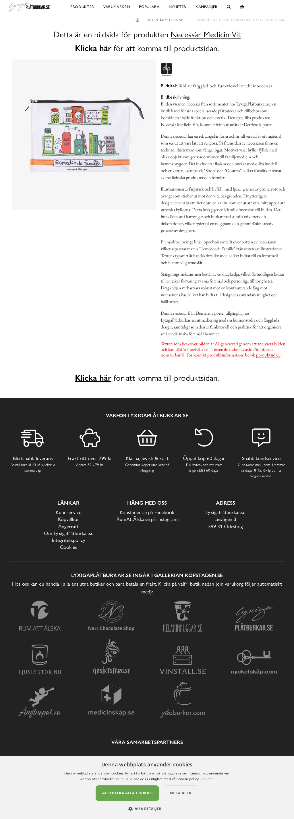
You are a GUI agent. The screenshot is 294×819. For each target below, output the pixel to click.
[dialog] (147, 787)
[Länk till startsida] (138, 20)
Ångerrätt (68, 526)
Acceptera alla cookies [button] (127, 792)
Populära (149, 7)
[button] (147, 808)
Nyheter (178, 7)
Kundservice (68, 512)
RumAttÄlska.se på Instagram (147, 519)
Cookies (68, 547)
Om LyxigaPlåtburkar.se (68, 533)
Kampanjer (207, 7)
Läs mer (207, 778)
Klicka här (93, 48)
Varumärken (116, 7)
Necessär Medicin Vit (206, 34)
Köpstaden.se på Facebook (147, 512)
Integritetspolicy (68, 540)
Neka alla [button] (181, 792)
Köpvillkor (68, 519)
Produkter (82, 7)
